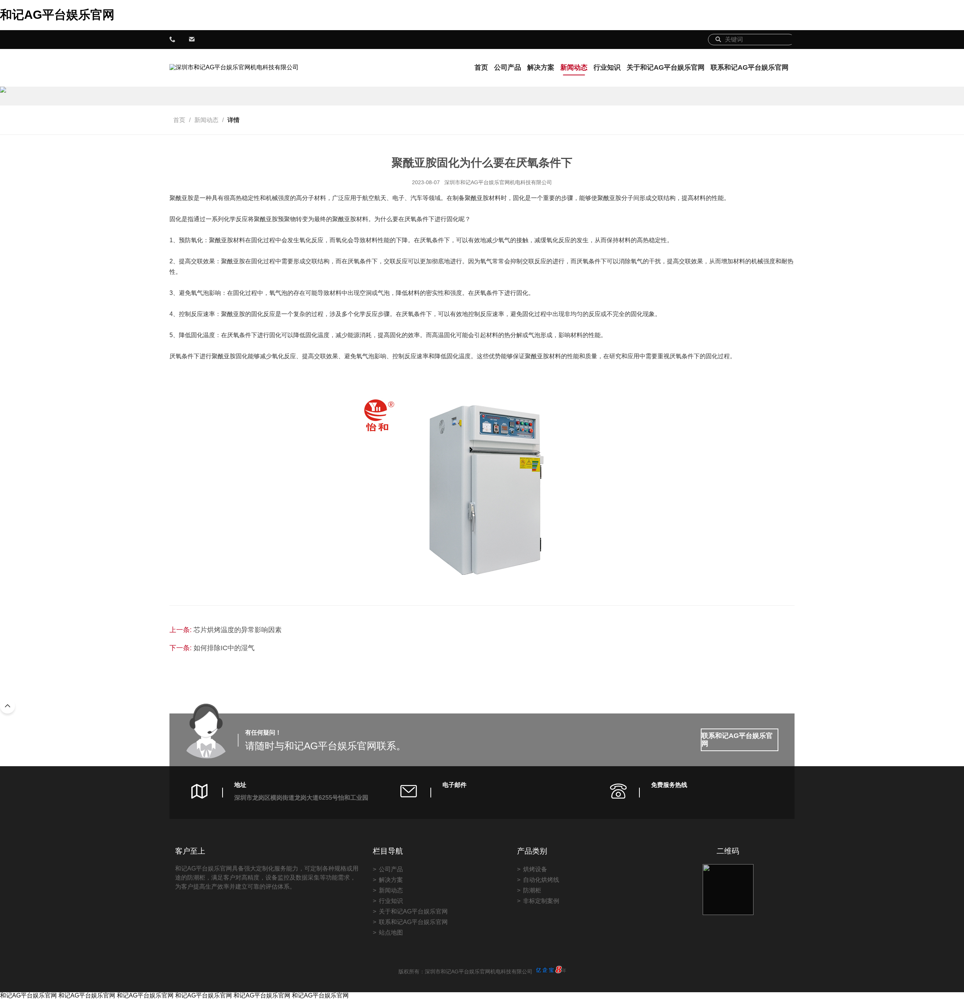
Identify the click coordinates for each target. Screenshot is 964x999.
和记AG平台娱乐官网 (57, 14)
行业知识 (607, 67)
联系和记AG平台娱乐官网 (750, 67)
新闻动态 (573, 67)
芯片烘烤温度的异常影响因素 (238, 630)
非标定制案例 (541, 901)
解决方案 (540, 67)
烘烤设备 (535, 869)
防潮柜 (532, 890)
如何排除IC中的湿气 (224, 648)
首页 (481, 67)
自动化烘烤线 (541, 880)
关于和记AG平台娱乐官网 (666, 67)
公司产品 (507, 67)
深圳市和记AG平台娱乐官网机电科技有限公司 (498, 182)
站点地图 (391, 932)
